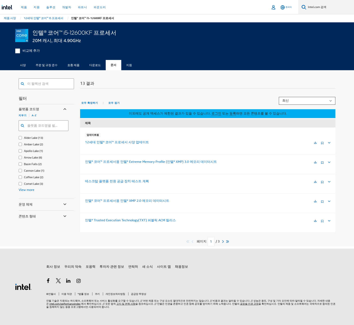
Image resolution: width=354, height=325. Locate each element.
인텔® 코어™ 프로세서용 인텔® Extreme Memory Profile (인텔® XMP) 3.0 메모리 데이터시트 (151, 162)
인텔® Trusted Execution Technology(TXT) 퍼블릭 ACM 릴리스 (130, 220)
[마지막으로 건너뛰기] (227, 241)
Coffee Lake (31, 177)
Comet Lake (31, 184)
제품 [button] (24, 7)
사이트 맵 (164, 267)
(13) (40, 138)
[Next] (223, 241)
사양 (23, 65)
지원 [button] (37, 7)
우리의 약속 (73, 267)
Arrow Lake (31, 157)
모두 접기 (114, 103)
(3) (41, 184)
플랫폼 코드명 (29, 109)
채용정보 (181, 267)
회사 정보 (53, 267)
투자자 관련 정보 (112, 267)
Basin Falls (31, 164)
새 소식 (147, 267)
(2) (41, 144)
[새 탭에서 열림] (315, 143)
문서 (113, 65)
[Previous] (193, 241)
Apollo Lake (31, 151)
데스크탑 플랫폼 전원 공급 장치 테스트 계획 (117, 181)
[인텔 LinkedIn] (68, 281)
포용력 (90, 267)
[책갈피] (322, 144)
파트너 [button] (82, 7)
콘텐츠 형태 (27, 216)
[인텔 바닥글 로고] (23, 287)
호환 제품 (73, 65)
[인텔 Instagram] (78, 281)
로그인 (216, 113)
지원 (129, 65)
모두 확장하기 (89, 103)
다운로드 (95, 65)
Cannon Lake (32, 170)
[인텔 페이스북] (48, 281)
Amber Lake (31, 144)
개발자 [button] (66, 7)
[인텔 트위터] (58, 281)
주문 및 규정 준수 (47, 65)
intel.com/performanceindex (65, 303)
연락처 (133, 267)
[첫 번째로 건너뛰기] (187, 241)
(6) (40, 157)
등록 (232, 113)
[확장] (328, 142)
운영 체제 (26, 204)
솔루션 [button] (51, 7)
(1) (41, 151)
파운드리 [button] (100, 7)
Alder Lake (30, 138)
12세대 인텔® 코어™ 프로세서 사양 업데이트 (117, 142)
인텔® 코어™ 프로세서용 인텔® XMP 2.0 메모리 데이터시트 (127, 201)
